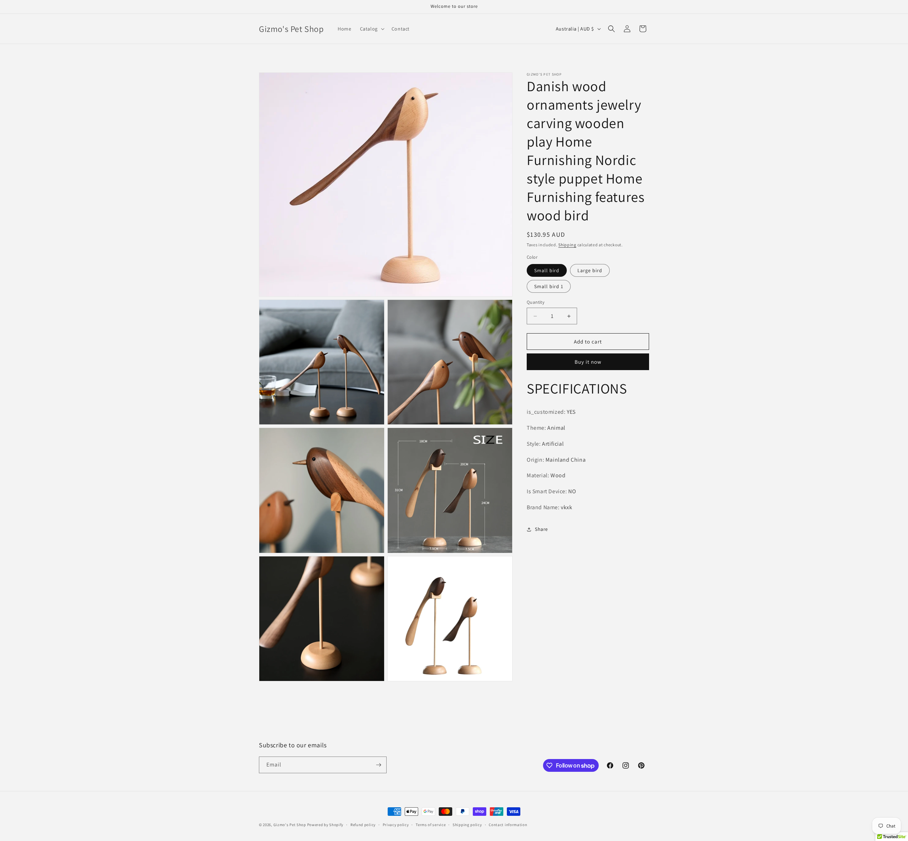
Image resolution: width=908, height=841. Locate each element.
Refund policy (363, 824)
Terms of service (430, 824)
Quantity (535, 302)
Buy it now (588, 361)
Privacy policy (396, 824)
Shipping (567, 244)
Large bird (589, 270)
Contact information (508, 824)
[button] (371, 28)
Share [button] (541, 529)
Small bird (546, 270)
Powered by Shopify (325, 824)
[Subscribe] (378, 765)
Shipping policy (467, 824)
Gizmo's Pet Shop (289, 824)
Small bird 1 (548, 286)
